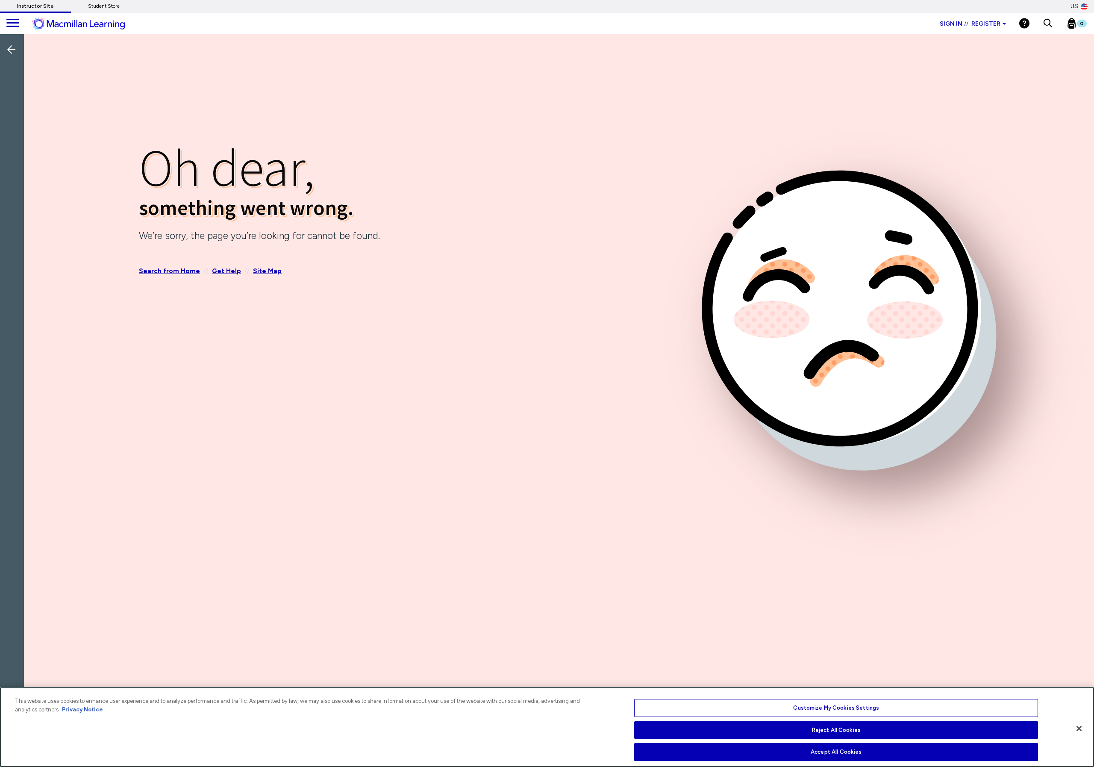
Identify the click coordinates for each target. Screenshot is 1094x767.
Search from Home (169, 270)
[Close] (1079, 728)
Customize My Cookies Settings (836, 708)
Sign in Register (970, 23)
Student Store (104, 6)
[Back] (14, 106)
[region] (547, 727)
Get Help (226, 270)
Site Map (267, 270)
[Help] (1024, 23)
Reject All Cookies (836, 730)
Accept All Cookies (836, 752)
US (1074, 6)
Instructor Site (35, 6)
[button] (1047, 23)
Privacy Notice (82, 709)
